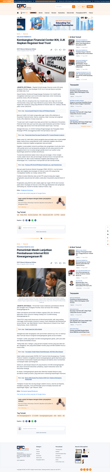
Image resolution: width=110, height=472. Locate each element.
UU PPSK (56, 215)
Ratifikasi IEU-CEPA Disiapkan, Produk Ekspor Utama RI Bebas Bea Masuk (57, 1)
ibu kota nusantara (33, 215)
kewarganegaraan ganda (46, 415)
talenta (59, 415)
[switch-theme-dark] (79, 6)
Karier (57, 459)
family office (23, 215)
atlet (55, 415)
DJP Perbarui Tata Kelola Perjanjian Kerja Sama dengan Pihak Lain (91, 1)
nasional (63, 215)
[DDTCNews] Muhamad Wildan (26, 49)
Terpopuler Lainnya (85, 126)
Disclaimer (58, 455)
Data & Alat (70, 13)
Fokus (91, 13)
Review (54, 13)
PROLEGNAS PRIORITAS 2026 (25, 247)
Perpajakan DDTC (81, 13)
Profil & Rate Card (60, 461)
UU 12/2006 (35, 415)
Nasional (25, 34)
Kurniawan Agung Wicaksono (29, 391)
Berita (41, 13)
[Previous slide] (19, 23)
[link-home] (18, 13)
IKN (40, 215)
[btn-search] (73, 6)
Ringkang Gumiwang (27, 190)
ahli (63, 415)
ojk (18, 215)
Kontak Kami (58, 457)
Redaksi (57, 451)
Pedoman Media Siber (61, 453)
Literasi (47, 13)
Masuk (90, 6)
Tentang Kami (59, 449)
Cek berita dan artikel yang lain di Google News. (31, 193)
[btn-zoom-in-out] (51, 50)
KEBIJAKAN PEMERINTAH (24, 37)
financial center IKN (48, 215)
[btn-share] (60, 50)
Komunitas (61, 13)
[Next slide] (91, 23)
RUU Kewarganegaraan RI (24, 415)
